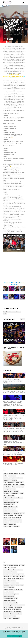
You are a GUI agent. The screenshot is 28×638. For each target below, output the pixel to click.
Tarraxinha (6, 522)
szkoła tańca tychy (8, 513)
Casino (5, 475)
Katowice (6, 34)
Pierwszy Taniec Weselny (9, 489)
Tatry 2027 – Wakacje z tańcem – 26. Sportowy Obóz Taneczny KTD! (14, 391)
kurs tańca (14, 480)
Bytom (19, 32)
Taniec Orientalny (16, 517)
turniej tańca (18, 522)
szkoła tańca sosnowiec (9, 508)
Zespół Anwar (16, 526)
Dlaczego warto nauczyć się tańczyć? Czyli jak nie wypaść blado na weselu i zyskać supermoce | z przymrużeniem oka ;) (13, 404)
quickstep (16, 491)
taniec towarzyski (8, 519)
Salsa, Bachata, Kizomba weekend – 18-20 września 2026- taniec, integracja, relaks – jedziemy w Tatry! (14, 430)
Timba (11, 522)
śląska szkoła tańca (8, 497)
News (15, 34)
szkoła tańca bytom (8, 500)
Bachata (6, 32)
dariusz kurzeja (12, 475)
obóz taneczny (19, 486)
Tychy (5, 36)
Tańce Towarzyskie (8, 515)
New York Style (7, 486)
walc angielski (12, 524)
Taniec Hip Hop (7, 517)
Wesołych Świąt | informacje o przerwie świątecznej (13, 463)
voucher (5, 524)
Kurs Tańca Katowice (9, 482)
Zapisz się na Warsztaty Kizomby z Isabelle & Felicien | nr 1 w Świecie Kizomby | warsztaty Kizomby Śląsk (14, 418)
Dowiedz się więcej (17, 636)
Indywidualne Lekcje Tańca (10, 478)
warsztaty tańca (7, 526)
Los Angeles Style (19, 482)
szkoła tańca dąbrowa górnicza (11, 502)
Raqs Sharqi (6, 493)
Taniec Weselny (17, 519)
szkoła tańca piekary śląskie (10, 506)
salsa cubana (11, 495)
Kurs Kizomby (7, 480)
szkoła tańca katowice (9, 504)
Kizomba (11, 34)
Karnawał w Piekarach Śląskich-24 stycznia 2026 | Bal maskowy (13, 453)
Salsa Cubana (20, 34)
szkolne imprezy (18, 497)
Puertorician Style (8, 491)
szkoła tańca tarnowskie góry (11, 511)
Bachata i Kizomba (13, 32)
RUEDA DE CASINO (15, 493)
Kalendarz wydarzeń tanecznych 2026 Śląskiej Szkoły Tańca (13, 443)
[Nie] (26, 634)
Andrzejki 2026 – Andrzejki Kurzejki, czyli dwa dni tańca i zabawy (13, 381)
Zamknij (9, 636)
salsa (4, 313)
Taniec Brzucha (18, 515)
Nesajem (22, 484)
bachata (5, 311)
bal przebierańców (13, 473)
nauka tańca (17, 311)
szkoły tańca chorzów (19, 513)
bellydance (21, 473)
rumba (22, 493)
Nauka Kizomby (7, 484)
